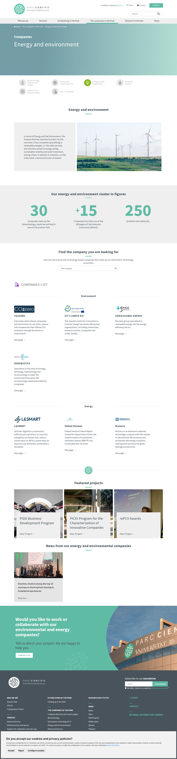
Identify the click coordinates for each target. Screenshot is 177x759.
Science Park (12, 702)
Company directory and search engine (63, 714)
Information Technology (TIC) (67, 82)
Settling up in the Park (57, 702)
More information (113, 745)
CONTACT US (24, 655)
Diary (90, 714)
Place (131, 5)
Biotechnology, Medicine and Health (33, 82)
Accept (11, 750)
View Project (26, 533)
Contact (156, 5)
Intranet (142, 5)
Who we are (23, 20)
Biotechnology (54, 718)
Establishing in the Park (68, 20)
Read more (22, 598)
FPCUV (10, 705)
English (120, 5)
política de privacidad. (159, 688)
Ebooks (91, 725)
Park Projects (93, 718)
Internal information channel (146, 714)
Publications (93, 721)
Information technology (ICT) (59, 721)
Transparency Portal (15, 709)
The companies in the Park (102, 20)
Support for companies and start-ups (22, 729)
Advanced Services (129, 82)
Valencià (113, 5)
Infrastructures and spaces (18, 725)
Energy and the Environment (98, 82)
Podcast (91, 729)
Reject (21, 750)
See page (18, 339)
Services (43, 20)
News (156, 20)
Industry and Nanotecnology (33, 91)
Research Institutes (134, 20)
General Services (13, 721)
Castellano (104, 5)
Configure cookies (36, 750)
